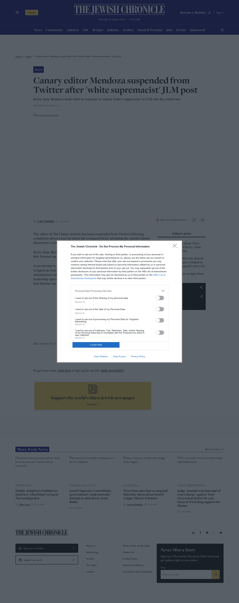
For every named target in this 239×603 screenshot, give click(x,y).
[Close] (176, 247)
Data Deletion (101, 356)
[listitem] (119, 291)
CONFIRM (96, 345)
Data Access (119, 356)
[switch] (160, 298)
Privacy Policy (138, 356)
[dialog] (119, 301)
